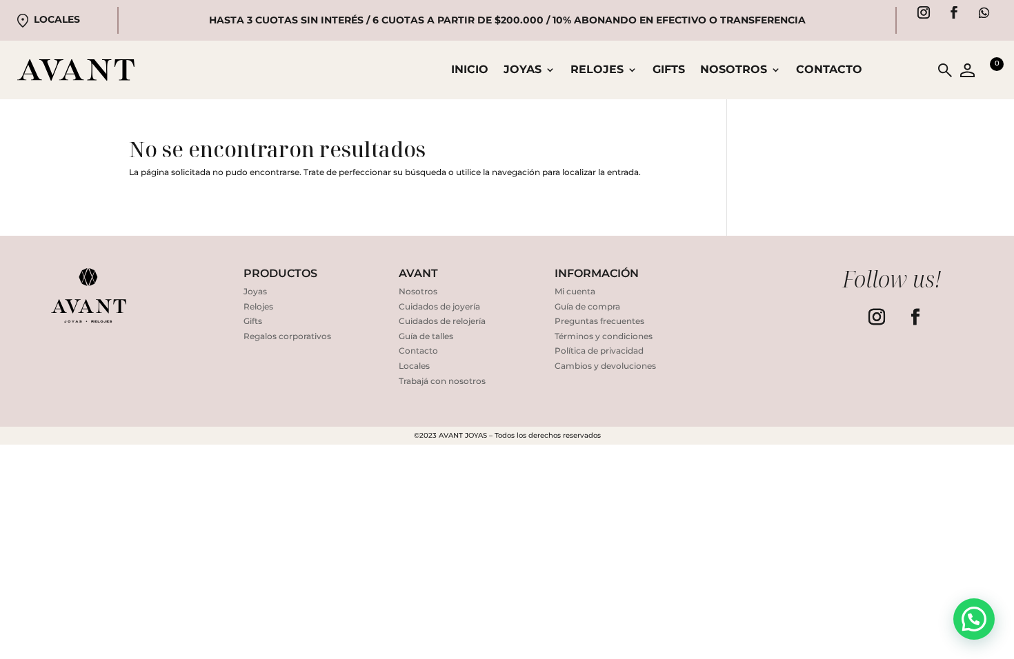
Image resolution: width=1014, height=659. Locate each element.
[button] (974, 619)
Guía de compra (587, 306)
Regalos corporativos (287, 336)
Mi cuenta (575, 291)
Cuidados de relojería (442, 321)
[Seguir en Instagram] (923, 12)
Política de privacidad (599, 350)
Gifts (669, 70)
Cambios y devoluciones (605, 366)
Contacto (829, 70)
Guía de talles (426, 336)
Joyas (255, 291)
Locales (57, 19)
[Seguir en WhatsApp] (984, 12)
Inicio (469, 70)
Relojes (258, 306)
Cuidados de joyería (439, 306)
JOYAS (522, 70)
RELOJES (597, 70)
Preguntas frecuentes (599, 321)
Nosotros (733, 70)
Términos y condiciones (604, 336)
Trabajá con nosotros (442, 381)
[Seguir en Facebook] (954, 12)
